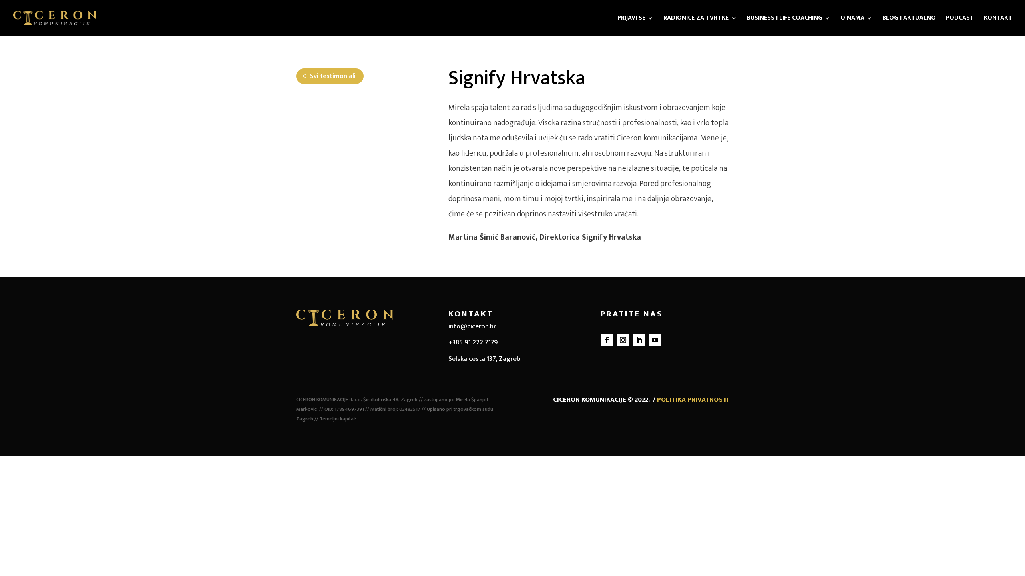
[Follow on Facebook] (607, 340)
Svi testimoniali (333, 76)
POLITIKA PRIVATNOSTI (693, 399)
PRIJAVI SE (631, 19)
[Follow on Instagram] (623, 340)
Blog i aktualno (909, 19)
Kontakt (998, 19)
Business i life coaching (784, 19)
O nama (852, 19)
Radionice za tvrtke (696, 19)
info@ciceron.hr (472, 326)
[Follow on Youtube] (655, 340)
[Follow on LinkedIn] (639, 340)
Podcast (960, 19)
